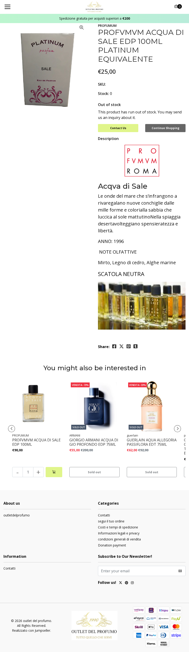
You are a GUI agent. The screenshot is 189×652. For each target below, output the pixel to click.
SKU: (102, 84)
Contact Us (118, 128)
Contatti (104, 515)
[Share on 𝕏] (121, 346)
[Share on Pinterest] (129, 346)
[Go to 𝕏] (120, 583)
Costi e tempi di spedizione (118, 527)
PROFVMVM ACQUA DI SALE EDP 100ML (36, 442)
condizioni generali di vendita (119, 539)
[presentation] (11, 428)
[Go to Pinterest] (126, 583)
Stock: (103, 93)
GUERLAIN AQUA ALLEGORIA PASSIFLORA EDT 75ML (152, 442)
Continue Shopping (165, 128)
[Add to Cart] (54, 472)
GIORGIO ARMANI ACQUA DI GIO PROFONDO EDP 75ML (93, 442)
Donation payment (112, 545)
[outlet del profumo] (94, 7)
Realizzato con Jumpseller (31, 630)
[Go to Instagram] (132, 583)
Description (108, 138)
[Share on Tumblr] (135, 346)
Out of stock (109, 104)
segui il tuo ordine (111, 521)
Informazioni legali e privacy (118, 533)
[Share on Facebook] (114, 346)
